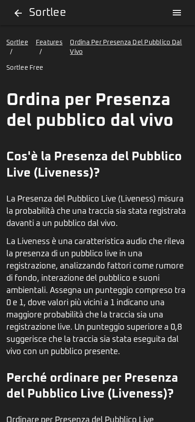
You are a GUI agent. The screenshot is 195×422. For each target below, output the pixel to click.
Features (49, 42)
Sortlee (17, 42)
